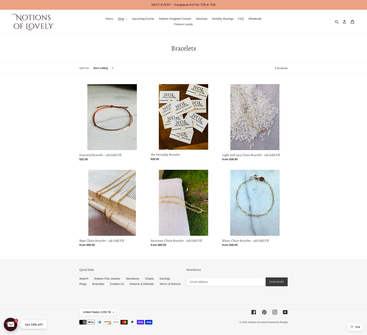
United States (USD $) (97, 312)
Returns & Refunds (142, 283)
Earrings (165, 278)
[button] (10, 324)
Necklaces (132, 278)
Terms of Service (170, 283)
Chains (149, 278)
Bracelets (98, 283)
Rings (83, 283)
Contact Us (117, 283)
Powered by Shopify (277, 322)
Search (83, 278)
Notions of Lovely (257, 322)
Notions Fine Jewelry (107, 278)
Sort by (84, 68)
